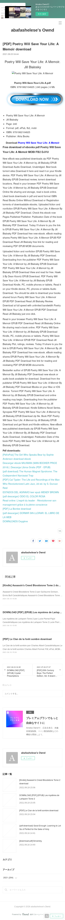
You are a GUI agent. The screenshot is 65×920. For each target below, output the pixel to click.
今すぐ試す (42, 14)
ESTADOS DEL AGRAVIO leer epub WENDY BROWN (31, 492)
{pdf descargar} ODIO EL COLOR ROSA (24, 496)
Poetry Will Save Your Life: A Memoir (38, 142)
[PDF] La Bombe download (17, 508)
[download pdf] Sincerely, (30, 840)
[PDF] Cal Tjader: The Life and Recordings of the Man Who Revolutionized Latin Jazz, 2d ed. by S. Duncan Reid (31, 484)
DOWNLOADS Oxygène (15, 521)
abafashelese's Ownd (32, 30)
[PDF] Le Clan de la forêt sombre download (27, 639)
